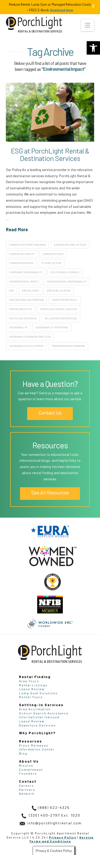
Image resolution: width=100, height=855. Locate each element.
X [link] (93, 6)
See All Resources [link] (50, 492)
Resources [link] (30, 741)
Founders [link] (28, 773)
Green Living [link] (30, 290)
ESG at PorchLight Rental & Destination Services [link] (50, 154)
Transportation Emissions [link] (68, 345)
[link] (93, 48)
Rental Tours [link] (31, 697)
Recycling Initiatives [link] (23, 318)
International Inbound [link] (39, 717)
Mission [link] (26, 765)
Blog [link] (23, 753)
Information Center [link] (37, 749)
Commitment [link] (31, 769)
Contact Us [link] (50, 413)
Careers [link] (26, 785)
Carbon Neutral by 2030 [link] (70, 244)
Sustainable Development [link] (26, 345)
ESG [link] (11, 290)
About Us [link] (29, 761)
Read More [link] (17, 229)
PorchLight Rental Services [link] (58, 309)
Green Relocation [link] (59, 290)
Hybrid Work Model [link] (65, 299)
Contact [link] (27, 781)
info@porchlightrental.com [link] (54, 823)
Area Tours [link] (29, 681)
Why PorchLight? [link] (37, 733)
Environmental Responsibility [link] (67, 281)
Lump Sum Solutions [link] (38, 693)
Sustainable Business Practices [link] (30, 336)
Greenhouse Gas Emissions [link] (26, 299)
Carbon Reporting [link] (21, 262)
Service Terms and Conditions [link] (61, 839)
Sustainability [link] (18, 327)
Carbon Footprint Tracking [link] (27, 244)
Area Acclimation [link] (35, 709)
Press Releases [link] (33, 745)
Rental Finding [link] (35, 676)
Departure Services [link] (37, 725)
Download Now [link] (61, 10)
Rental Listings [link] (33, 685)
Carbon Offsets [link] (52, 253)
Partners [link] (27, 789)
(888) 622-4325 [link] (54, 807)
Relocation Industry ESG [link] (61, 318)
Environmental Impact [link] (24, 281)
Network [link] (26, 793)
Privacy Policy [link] (62, 837)
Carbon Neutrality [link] (21, 253)
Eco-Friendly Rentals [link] (64, 272)
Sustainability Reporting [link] (52, 327)
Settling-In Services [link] (41, 705)
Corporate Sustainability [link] (25, 272)
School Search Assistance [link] (43, 713)
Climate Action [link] (51, 262)
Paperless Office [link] (20, 309)
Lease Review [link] (32, 689)
